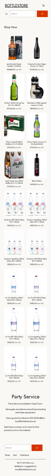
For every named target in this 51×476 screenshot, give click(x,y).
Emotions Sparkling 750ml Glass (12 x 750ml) (37, 221)
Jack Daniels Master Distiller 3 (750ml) (14, 65)
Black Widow (37, 181)
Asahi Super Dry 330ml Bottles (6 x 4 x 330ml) (14, 182)
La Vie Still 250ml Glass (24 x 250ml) (14, 377)
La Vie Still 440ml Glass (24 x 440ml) (37, 299)
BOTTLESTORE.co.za (25, 463)
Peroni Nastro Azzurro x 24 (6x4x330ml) (36, 143)
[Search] (42, 14)
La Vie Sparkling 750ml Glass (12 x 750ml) (37, 338)
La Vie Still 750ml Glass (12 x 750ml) (14, 338)
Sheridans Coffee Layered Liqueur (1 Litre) (36, 104)
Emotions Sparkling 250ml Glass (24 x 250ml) (14, 260)
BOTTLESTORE (16, 5)
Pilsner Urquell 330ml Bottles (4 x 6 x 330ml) (14, 143)
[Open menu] (6, 13)
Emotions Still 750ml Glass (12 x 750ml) (14, 221)
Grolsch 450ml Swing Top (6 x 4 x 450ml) (14, 104)
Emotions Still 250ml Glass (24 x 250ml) (37, 260)
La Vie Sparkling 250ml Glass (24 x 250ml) (37, 377)
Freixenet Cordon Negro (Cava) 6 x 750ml (37, 65)
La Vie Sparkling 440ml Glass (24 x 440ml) (14, 299)
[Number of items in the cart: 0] (43, 5)
